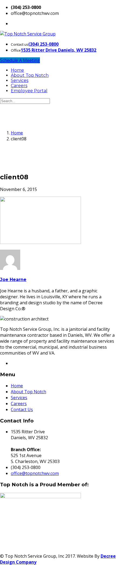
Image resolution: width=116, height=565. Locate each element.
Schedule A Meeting (20, 60)
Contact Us (22, 409)
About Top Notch (30, 75)
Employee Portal (29, 90)
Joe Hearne (13, 279)
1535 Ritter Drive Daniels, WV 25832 (58, 50)
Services (19, 80)
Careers (19, 85)
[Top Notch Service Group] (28, 34)
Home (17, 70)
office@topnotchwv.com (35, 473)
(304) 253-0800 (43, 44)
